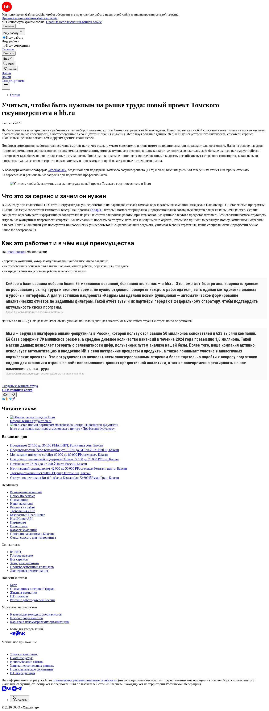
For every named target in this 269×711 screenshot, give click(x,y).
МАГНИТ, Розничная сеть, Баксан (78, 445)
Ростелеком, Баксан (94, 454)
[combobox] (19, 698)
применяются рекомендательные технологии (85, 680)
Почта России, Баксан (71, 464)
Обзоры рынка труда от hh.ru (30, 421)
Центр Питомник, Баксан (72, 473)
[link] (9, 63)
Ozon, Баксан (109, 459)
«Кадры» (96, 210)
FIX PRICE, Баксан (105, 450)
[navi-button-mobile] (6, 86)
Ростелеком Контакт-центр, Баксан (102, 468)
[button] (6, 73)
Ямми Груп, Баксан (105, 477)
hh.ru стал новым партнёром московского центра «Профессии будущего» (62, 428)
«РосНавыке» (16, 252)
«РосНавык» (57, 170)
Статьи (15, 95)
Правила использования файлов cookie (74, 22)
